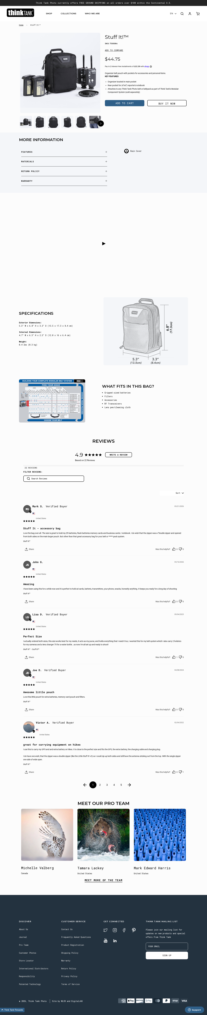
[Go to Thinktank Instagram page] (115, 930)
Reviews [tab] (32, 467)
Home (21, 25)
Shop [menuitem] (49, 13)
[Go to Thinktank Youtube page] (106, 941)
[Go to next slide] (100, 124)
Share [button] (31, 549)
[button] (114, 50)
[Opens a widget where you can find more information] (194, 1010)
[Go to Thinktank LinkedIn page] (115, 941)
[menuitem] (54, 14)
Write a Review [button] (118, 454)
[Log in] (190, 14)
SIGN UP (167, 955)
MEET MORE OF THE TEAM (104, 880)
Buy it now (166, 103)
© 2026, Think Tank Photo (33, 1001)
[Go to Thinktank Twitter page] (105, 930)
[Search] (182, 14)
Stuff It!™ (26, 541)
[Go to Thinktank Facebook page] (124, 930)
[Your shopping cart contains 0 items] (198, 14)
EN (171, 13)
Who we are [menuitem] (92, 13)
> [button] (129, 784)
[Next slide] (92, 73)
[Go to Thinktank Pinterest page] (133, 930)
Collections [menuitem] (68, 13)
